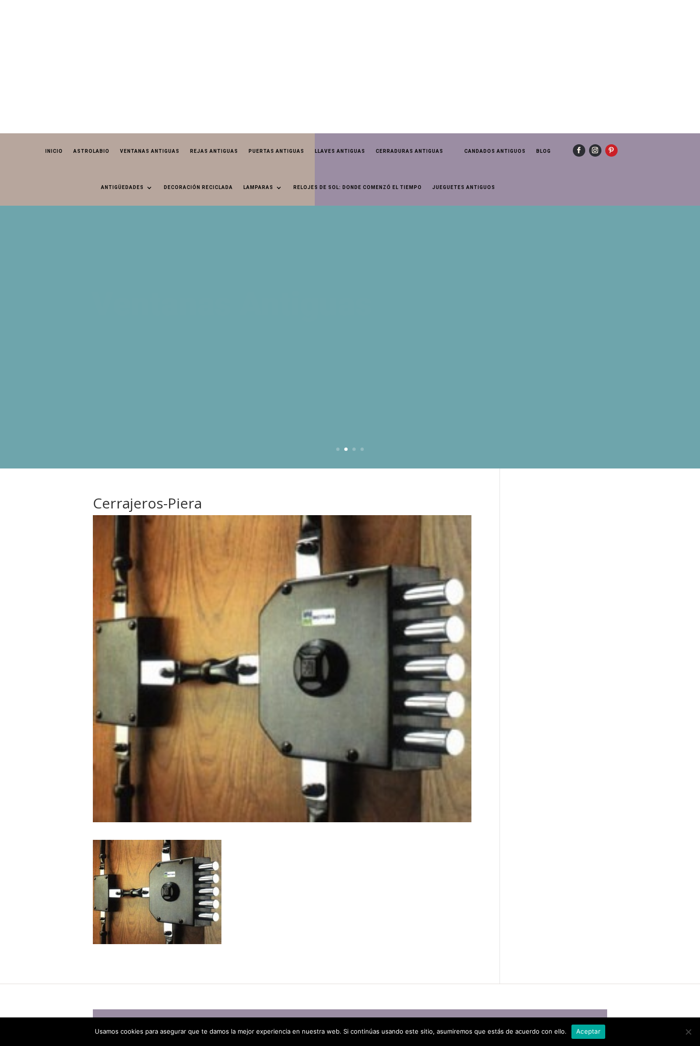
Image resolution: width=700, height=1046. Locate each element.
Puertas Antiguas (276, 151)
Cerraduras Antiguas (409, 151)
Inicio (54, 151)
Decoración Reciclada (198, 187)
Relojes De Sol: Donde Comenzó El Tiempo (357, 187)
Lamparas (258, 187)
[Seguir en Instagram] (595, 150)
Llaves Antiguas (340, 151)
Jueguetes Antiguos (463, 187)
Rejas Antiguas (214, 151)
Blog (543, 151)
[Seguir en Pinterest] (611, 150)
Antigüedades (122, 187)
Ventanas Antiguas (150, 151)
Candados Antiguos (495, 151)
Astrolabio (91, 151)
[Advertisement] (285, 66)
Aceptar (588, 1031)
